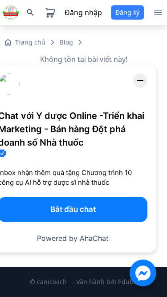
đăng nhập (83, 12)
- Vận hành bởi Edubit (105, 281)
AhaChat (94, 238)
